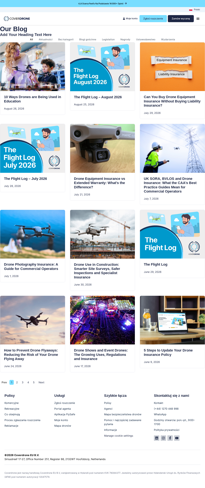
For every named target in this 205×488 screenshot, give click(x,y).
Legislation (108, 39)
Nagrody (125, 39)
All (31, 39)
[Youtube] (177, 438)
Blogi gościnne (87, 39)
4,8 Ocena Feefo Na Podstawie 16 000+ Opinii (100, 3)
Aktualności (46, 39)
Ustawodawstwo (145, 39)
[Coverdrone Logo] (17, 18)
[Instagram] (163, 438)
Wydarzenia (168, 39)
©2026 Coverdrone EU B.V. (21, 455)
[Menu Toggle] (198, 18)
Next (41, 382)
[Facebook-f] (170, 438)
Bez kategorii (66, 39)
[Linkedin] (156, 438)
